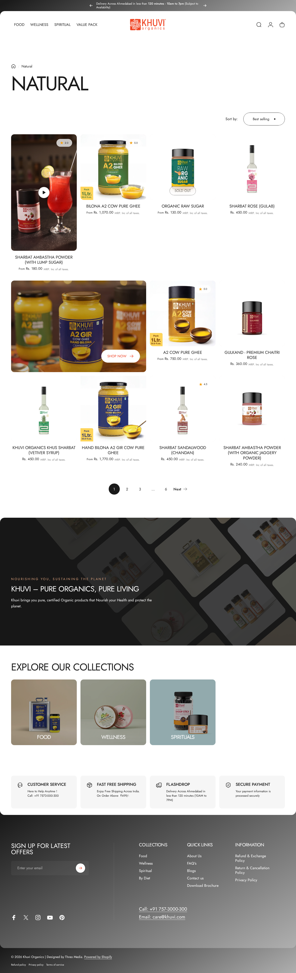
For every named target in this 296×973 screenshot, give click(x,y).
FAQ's (191, 863)
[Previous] (91, 5)
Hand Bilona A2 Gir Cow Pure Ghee (113, 450)
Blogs (191, 871)
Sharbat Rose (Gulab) (252, 206)
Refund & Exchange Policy (250, 858)
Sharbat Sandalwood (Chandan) (182, 450)
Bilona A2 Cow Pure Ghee (113, 206)
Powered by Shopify (98, 957)
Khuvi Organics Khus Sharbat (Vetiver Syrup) (43, 450)
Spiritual (145, 871)
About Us (194, 856)
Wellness (146, 863)
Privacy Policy (246, 880)
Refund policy (18, 965)
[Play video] (44, 192)
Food (143, 856)
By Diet (144, 878)
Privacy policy (36, 965)
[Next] (205, 5)
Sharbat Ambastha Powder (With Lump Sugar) (44, 260)
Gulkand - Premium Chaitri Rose (252, 355)
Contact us (195, 878)
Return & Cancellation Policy (252, 870)
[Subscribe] (80, 868)
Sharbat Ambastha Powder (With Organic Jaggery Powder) (252, 453)
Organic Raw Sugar (183, 206)
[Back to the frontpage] (13, 66)
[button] (43, 192)
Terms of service (55, 965)
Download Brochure (203, 885)
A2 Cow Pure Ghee (182, 352)
